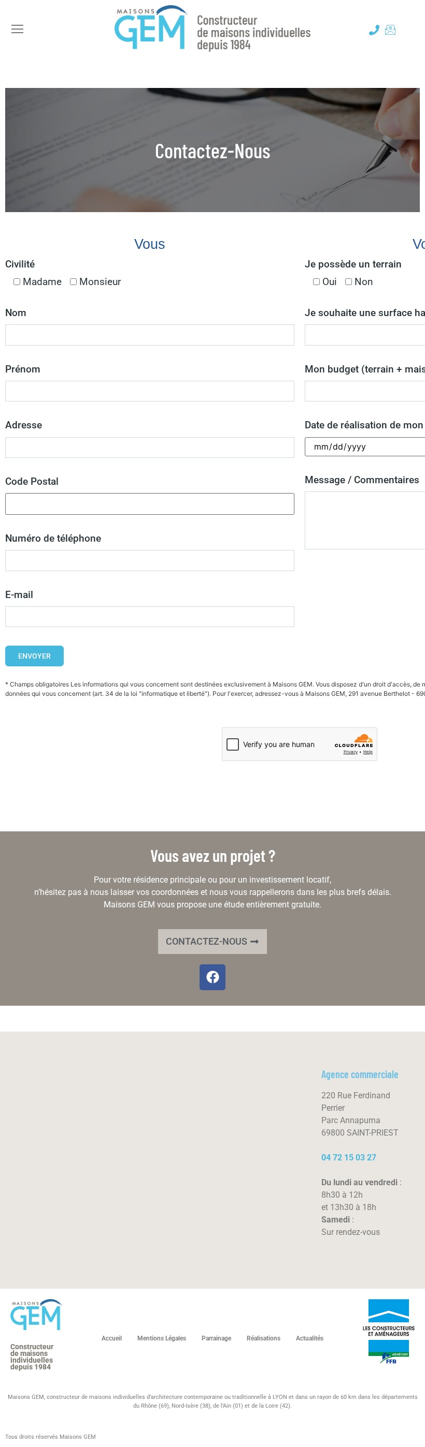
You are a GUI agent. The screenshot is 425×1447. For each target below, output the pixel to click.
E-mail (19, 595)
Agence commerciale (360, 1074)
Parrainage (216, 1338)
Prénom (22, 369)
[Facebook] (212, 977)
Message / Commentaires (362, 480)
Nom (15, 313)
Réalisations (263, 1338)
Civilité (20, 264)
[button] (17, 30)
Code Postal (32, 481)
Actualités (309, 1338)
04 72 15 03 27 (348, 1157)
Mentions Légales (161, 1338)
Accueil (112, 1338)
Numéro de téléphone (53, 538)
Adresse (23, 425)
